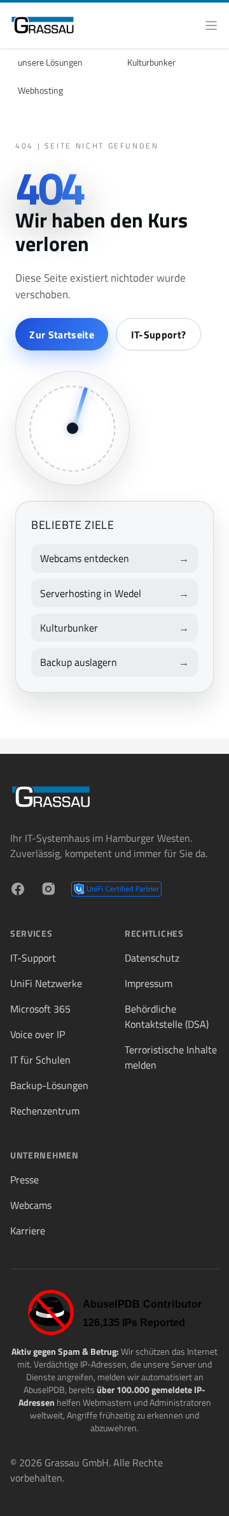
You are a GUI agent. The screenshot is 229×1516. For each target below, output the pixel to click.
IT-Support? (158, 334)
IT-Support (33, 957)
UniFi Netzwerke (46, 983)
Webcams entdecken (84, 558)
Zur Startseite (61, 334)
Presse (24, 1179)
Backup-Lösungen (49, 1085)
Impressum (148, 983)
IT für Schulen (40, 1059)
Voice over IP (37, 1034)
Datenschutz (152, 957)
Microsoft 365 (40, 1008)
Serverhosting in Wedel (90, 593)
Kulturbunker (151, 62)
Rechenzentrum (45, 1110)
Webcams (31, 1205)
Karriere (27, 1230)
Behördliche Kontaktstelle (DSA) (167, 1016)
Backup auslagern (78, 662)
